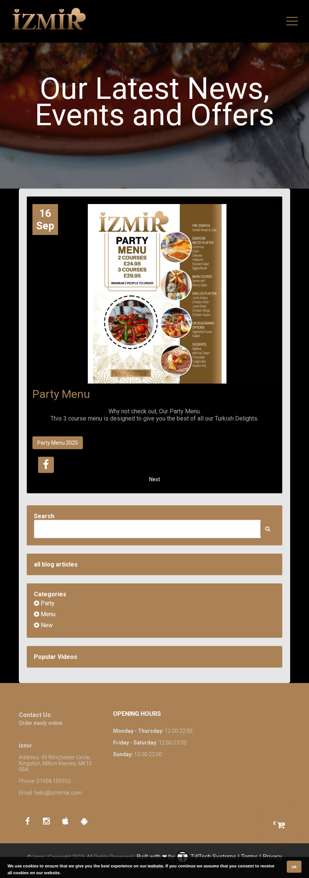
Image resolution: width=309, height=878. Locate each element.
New (46, 625)
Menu (47, 614)
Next (154, 479)
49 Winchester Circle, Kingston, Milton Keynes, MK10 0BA (55, 763)
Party (47, 603)
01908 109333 (54, 781)
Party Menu (61, 394)
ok (294, 866)
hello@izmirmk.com (58, 793)
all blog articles (56, 564)
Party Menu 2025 (57, 443)
